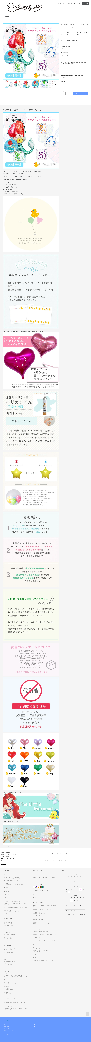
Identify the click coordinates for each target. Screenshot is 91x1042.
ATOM (35, 1032)
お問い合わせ (5, 1034)
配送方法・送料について (7, 1028)
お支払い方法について (7, 1026)
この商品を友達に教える (6, 856)
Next (55, 84)
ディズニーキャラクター (74, 27)
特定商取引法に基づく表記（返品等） (9, 854)
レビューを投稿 (4, 848)
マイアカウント (62, 3)
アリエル (70, 25)
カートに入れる (81, 94)
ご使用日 (63, 81)
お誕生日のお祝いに (64, 24)
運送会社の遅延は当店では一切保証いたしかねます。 (73, 75)
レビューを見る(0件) (5, 846)
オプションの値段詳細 (5, 852)
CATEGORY (6, 16)
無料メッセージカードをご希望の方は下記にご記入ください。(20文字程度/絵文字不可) (74, 62)
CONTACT (23, 16)
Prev (7, 84)
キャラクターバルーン (80, 24)
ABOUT (15, 16)
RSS (33, 1032)
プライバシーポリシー (7, 1032)
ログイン (76, 3)
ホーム (4, 1024)
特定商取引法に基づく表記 (8, 1030)
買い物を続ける (4, 860)
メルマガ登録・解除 (36, 1030)
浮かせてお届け (72, 24)
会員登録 (70, 3)
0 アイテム (86, 3)
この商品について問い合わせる (7, 858)
